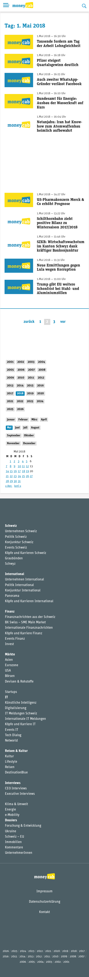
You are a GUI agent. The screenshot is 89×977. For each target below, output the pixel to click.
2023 (30, 401)
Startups (11, 692)
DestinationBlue (16, 772)
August (35, 427)
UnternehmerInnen (18, 853)
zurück (29, 322)
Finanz (9, 611)
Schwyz (10, 564)
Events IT (11, 730)
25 (23, 476)
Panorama (12, 596)
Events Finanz (15, 638)
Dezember (29, 443)
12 (27, 466)
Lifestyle (11, 762)
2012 (41, 377)
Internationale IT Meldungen (25, 719)
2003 (31, 362)
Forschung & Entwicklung (23, 825)
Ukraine (10, 831)
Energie (10, 809)
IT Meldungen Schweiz (21, 713)
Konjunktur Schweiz (19, 542)
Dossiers (11, 820)
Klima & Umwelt (16, 804)
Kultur (9, 756)
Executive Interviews (20, 794)
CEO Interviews (16, 788)
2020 (40, 393)
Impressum (44, 891)
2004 (41, 362)
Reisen (9, 767)
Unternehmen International (24, 579)
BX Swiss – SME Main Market (25, 622)
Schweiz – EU (14, 836)
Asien (9, 660)
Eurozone (11, 665)
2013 (10, 385)
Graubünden (14, 558)
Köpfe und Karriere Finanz (23, 633)
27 (31, 476)
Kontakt (44, 912)
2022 (20, 401)
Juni (17, 427)
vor (63, 322)
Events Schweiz (16, 547)
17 (19, 471)
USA (8, 670)
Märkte (10, 654)
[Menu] (6, 6)
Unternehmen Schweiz (21, 531)
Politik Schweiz (16, 537)
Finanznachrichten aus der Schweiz (30, 617)
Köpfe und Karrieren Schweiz (25, 553)
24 (19, 476)
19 (27, 471)
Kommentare (14, 847)
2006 (21, 370)
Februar (23, 419)
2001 (10, 362)
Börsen (10, 676)
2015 (30, 385)
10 (19, 466)
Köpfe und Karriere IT (20, 724)
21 (7, 476)
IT (6, 697)
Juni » (17, 486)
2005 (10, 370)
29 (11, 481)
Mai (9, 427)
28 (7, 481)
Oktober (29, 435)
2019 (30, 393)
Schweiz (11, 526)
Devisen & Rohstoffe (19, 681)
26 (27, 476)
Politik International (19, 585)
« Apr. (8, 486)
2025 (10, 409)
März (34, 419)
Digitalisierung (15, 708)
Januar (11, 419)
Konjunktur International (23, 590)
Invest (9, 644)
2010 (21, 377)
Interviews (12, 783)
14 (7, 471)
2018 (20, 393)
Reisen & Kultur (16, 751)
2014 (20, 385)
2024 (40, 401)
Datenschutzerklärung (44, 901)
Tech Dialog (13, 735)
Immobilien (13, 842)
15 (11, 471)
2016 (40, 385)
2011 (31, 377)
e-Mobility (12, 815)
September (13, 435)
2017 (10, 393)
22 (11, 476)
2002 (20, 362)
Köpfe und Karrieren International (29, 601)
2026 (20, 409)
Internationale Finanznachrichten (29, 628)
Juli (25, 427)
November (13, 443)
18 (23, 471)
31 (19, 481)
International (14, 574)
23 (15, 476)
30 (15, 481)
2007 (31, 370)
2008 (41, 370)
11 (23, 466)
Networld (11, 740)
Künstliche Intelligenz (20, 702)
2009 (10, 377)
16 (15, 471)
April (44, 419)
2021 (10, 401)
